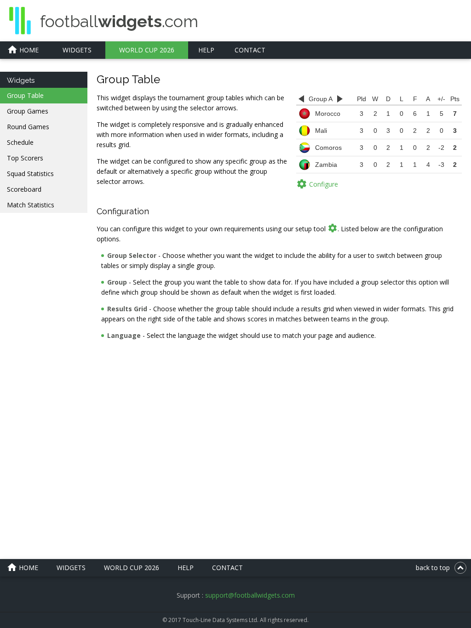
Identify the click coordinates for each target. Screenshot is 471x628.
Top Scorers (25, 158)
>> (340, 99)
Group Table (25, 95)
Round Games (28, 126)
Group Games (27, 111)
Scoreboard (24, 189)
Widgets (77, 50)
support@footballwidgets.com (250, 595)
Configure (317, 183)
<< (301, 99)
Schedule (20, 142)
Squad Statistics (30, 173)
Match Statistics (30, 204)
